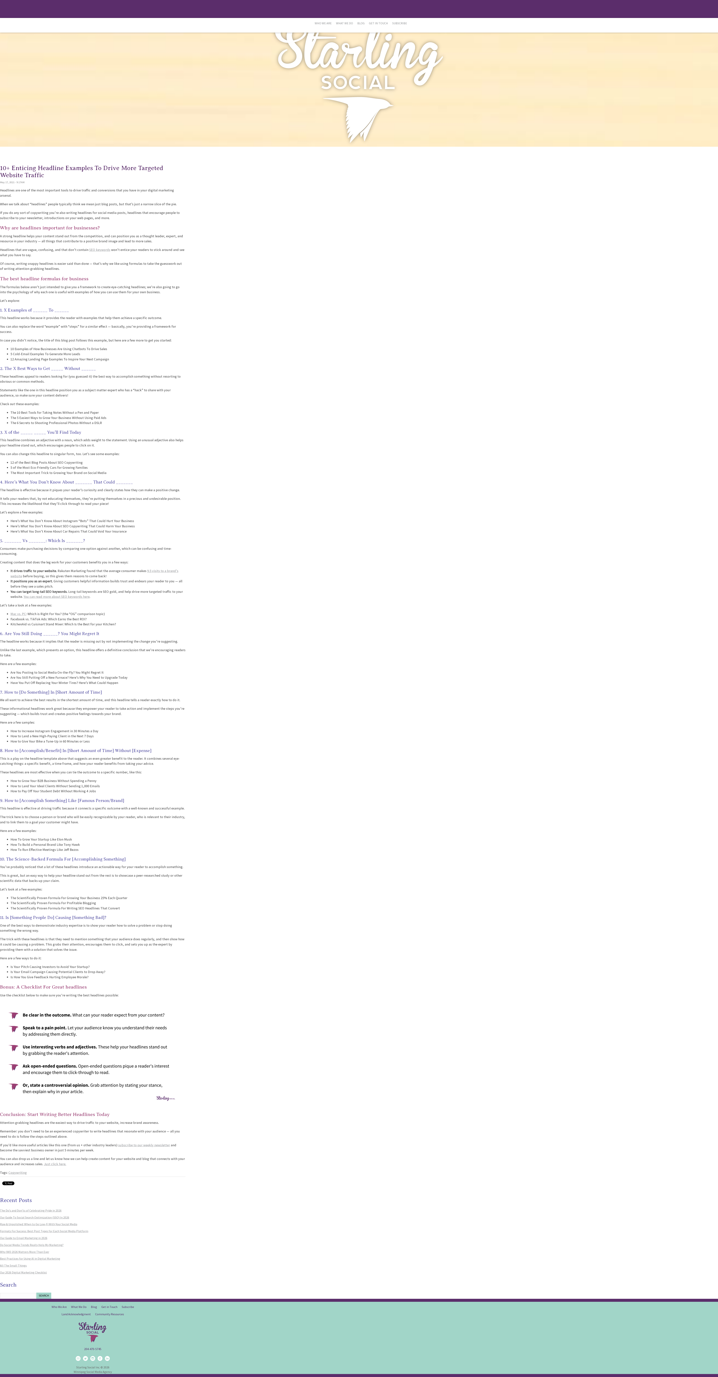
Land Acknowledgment (76, 1314)
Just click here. (55, 1164)
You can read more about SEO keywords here (57, 596)
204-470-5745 (92, 1349)
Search (44, 1295)
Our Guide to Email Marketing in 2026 (23, 1238)
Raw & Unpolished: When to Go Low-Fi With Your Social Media (38, 1224)
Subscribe (399, 23)
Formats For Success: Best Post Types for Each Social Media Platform (44, 1231)
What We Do (344, 23)
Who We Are (323, 23)
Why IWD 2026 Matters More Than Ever (24, 1252)
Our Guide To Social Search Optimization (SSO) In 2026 (34, 1217)
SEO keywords (99, 250)
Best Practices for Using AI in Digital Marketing (30, 1258)
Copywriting (17, 1172)
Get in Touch (378, 23)
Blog (361, 23)
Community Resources (109, 1314)
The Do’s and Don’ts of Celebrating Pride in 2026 (31, 1210)
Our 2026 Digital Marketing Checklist (23, 1272)
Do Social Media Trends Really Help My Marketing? (32, 1245)
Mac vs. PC (18, 614)
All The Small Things (13, 1265)
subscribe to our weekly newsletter (144, 1145)
